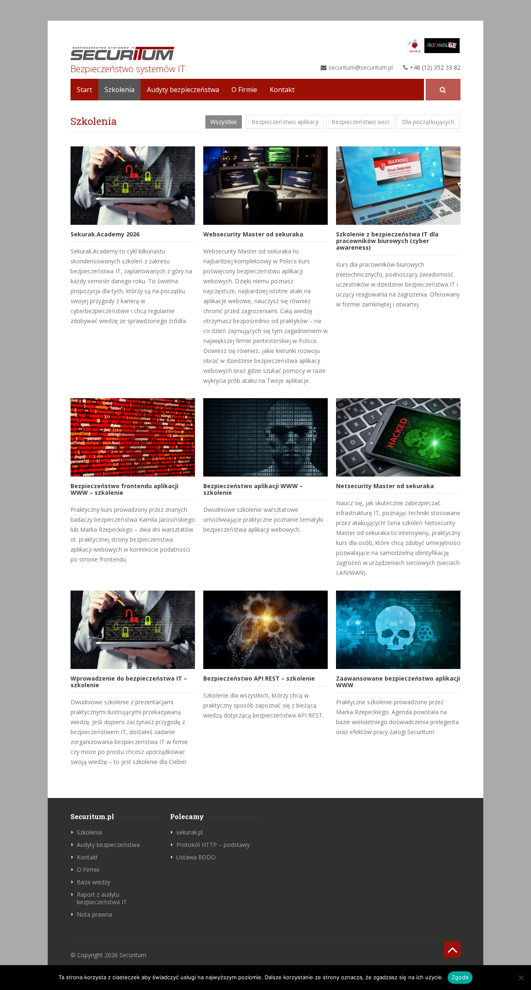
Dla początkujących (428, 122)
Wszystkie (223, 122)
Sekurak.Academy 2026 (105, 234)
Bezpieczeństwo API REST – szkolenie (259, 678)
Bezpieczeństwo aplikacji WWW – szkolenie (253, 489)
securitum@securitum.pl (361, 67)
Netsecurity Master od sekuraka (385, 486)
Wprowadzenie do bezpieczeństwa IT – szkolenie (129, 681)
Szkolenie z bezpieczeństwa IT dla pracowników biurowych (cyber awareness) (387, 240)
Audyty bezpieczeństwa (183, 89)
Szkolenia (119, 89)
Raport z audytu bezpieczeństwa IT (102, 898)
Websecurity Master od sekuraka (253, 234)
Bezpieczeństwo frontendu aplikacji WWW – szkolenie (124, 489)
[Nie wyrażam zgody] (520, 977)
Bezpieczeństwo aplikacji (285, 122)
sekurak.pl (189, 832)
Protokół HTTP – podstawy (213, 845)
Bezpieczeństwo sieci (360, 122)
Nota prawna (94, 914)
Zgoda (460, 977)
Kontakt (282, 89)
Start (84, 89)
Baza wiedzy (93, 882)
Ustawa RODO (196, 857)
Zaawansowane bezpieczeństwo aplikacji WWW (398, 681)
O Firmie (244, 89)
